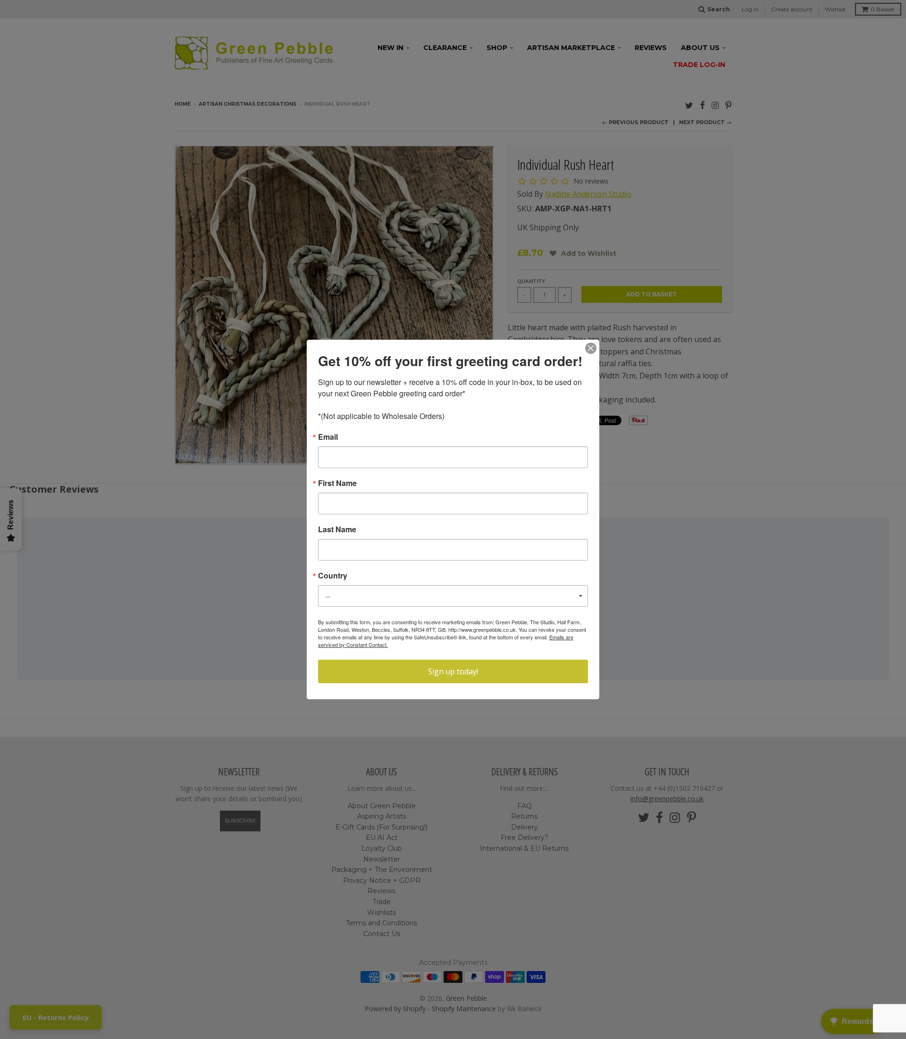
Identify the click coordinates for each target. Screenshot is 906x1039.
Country (332, 575)
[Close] (590, 348)
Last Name (337, 529)
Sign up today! (453, 671)
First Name (337, 483)
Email (328, 437)
